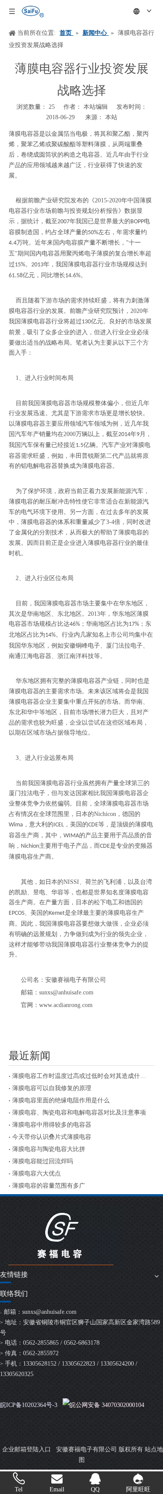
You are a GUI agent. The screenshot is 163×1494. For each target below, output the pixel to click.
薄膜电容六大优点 (36, 1173)
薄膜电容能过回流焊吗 (42, 1161)
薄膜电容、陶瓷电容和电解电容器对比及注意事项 (79, 1112)
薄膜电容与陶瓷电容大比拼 (48, 1149)
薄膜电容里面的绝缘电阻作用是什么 (61, 1100)
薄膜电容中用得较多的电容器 (51, 1124)
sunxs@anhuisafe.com (49, 1312)
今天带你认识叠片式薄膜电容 (51, 1137)
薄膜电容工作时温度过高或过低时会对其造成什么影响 (81, 1076)
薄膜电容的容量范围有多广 (48, 1185)
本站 (111, 117)
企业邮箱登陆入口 (26, 1449)
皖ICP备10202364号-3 (28, 1405)
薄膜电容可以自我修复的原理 (51, 1088)
